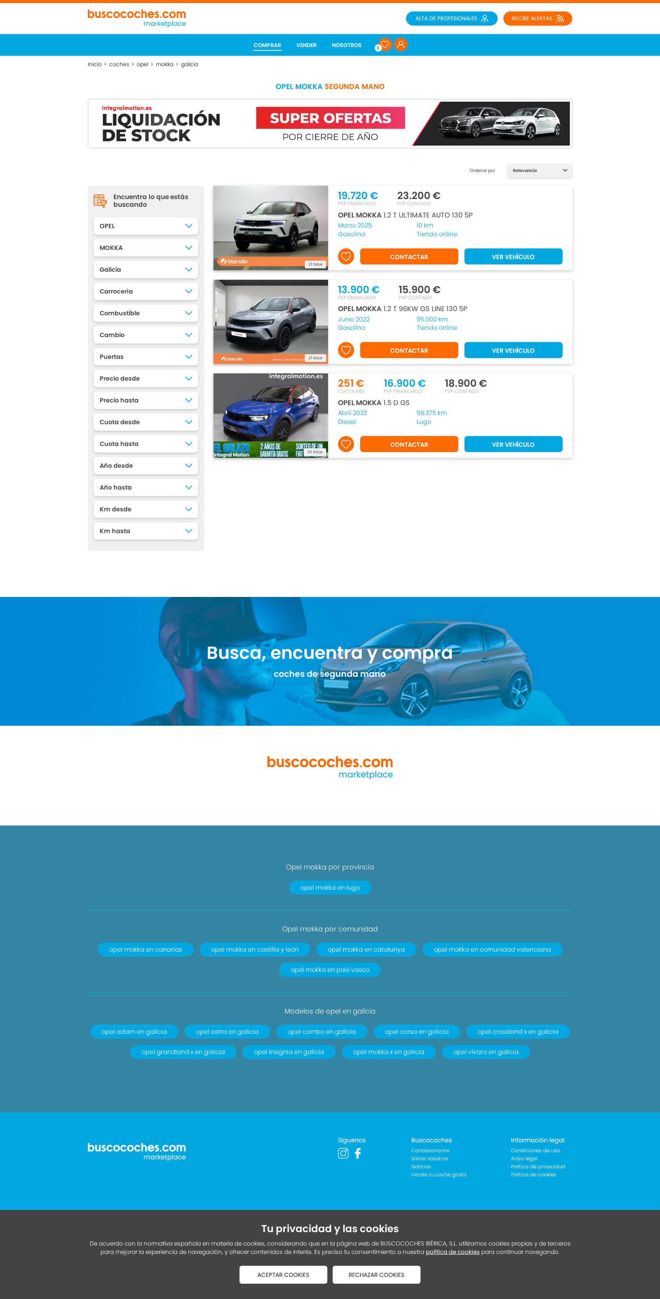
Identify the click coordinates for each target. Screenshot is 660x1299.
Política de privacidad (538, 1166)
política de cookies (453, 1252)
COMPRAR (267, 45)
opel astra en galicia (227, 1031)
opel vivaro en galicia (486, 1052)
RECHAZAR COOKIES (376, 1275)
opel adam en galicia (134, 1031)
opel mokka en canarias (145, 949)
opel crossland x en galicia (518, 1031)
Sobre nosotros (429, 1158)
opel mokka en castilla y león (255, 949)
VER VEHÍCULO (513, 257)
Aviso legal (524, 1158)
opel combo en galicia (322, 1031)
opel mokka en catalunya (366, 949)
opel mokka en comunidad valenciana (492, 949)
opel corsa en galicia (417, 1031)
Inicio (95, 64)
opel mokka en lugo (330, 887)
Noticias (421, 1166)
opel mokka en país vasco (330, 969)
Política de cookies (533, 1174)
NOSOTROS (347, 45)
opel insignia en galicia (289, 1052)
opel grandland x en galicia (183, 1052)
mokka (164, 64)
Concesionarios (430, 1150)
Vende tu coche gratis (439, 1174)
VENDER (306, 45)
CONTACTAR (409, 257)
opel (142, 64)
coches (119, 64)
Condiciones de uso (535, 1150)
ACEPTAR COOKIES (283, 1275)
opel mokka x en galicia (388, 1052)
